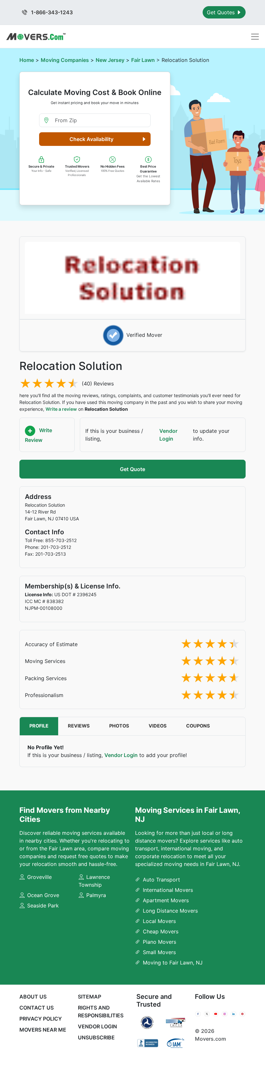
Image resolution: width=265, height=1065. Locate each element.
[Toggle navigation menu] (255, 36)
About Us (33, 996)
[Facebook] (198, 1014)
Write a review (61, 409)
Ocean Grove (43, 895)
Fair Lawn (143, 60)
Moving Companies (65, 60)
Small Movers (159, 952)
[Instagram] (224, 1014)
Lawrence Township (94, 881)
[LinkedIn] (233, 1014)
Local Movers (159, 921)
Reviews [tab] (79, 726)
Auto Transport (161, 879)
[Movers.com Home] (36, 36)
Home (26, 60)
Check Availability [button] (91, 139)
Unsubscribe (96, 1037)
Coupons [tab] (198, 726)
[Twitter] (207, 1014)
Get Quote (132, 469)
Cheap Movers (160, 931)
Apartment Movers (166, 900)
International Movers (168, 890)
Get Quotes (221, 12)
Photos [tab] (119, 726)
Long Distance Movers (170, 910)
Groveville (39, 877)
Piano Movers (159, 942)
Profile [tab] (38, 726)
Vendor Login (168, 435)
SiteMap (89, 996)
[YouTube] (216, 1014)
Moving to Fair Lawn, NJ (173, 962)
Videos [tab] (158, 726)
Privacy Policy (40, 1018)
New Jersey (110, 60)
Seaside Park (43, 905)
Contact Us (36, 1007)
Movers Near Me (42, 1029)
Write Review (38, 435)
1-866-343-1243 (51, 12)
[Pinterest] (242, 1014)
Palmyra (96, 895)
